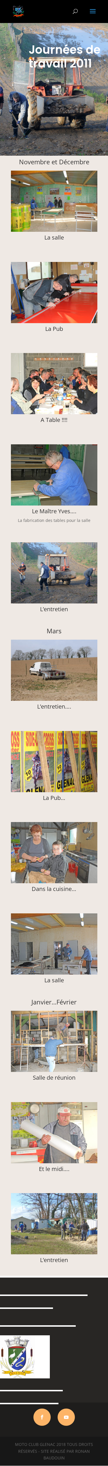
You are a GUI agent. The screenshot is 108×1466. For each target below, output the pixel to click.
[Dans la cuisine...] (54, 881)
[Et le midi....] (54, 1161)
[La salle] (54, 230)
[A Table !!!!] (54, 412)
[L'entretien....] (54, 699)
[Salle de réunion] (54, 1070)
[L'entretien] (54, 602)
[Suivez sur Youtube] (66, 1417)
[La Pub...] (54, 790)
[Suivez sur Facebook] (42, 1417)
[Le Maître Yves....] (54, 504)
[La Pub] (54, 321)
